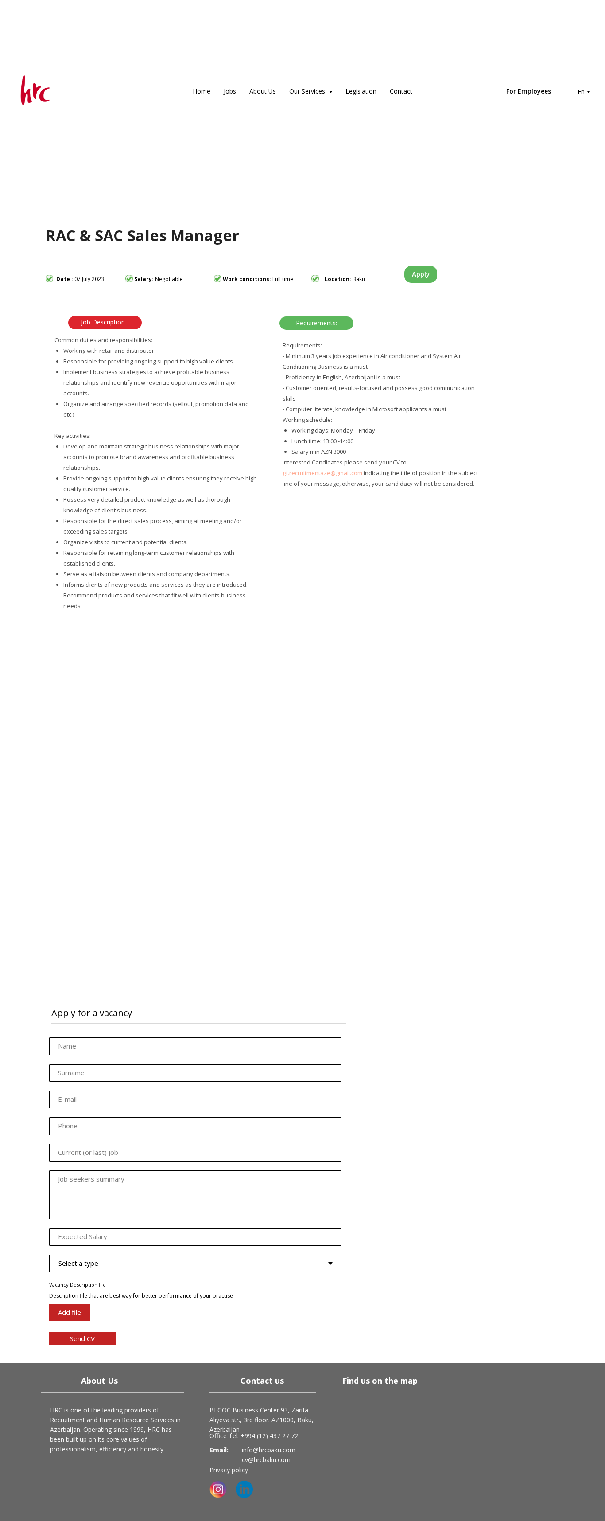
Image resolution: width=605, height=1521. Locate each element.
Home (201, 91)
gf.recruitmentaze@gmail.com (322, 473)
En (581, 91)
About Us (262, 91)
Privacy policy (228, 1470)
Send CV (82, 1338)
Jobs (230, 91)
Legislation (360, 91)
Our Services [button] (308, 91)
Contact (401, 91)
